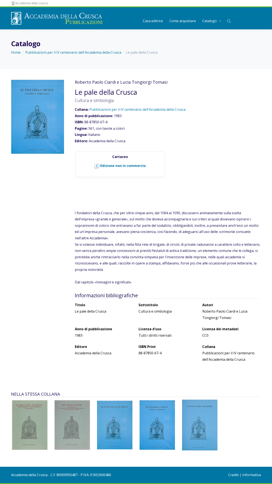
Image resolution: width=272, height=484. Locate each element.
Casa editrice (153, 21)
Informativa (251, 475)
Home (16, 52)
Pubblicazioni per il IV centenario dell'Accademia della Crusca (73, 52)
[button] (229, 20)
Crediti (233, 475)
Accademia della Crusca (31, 3)
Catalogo (209, 21)
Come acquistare (182, 21)
